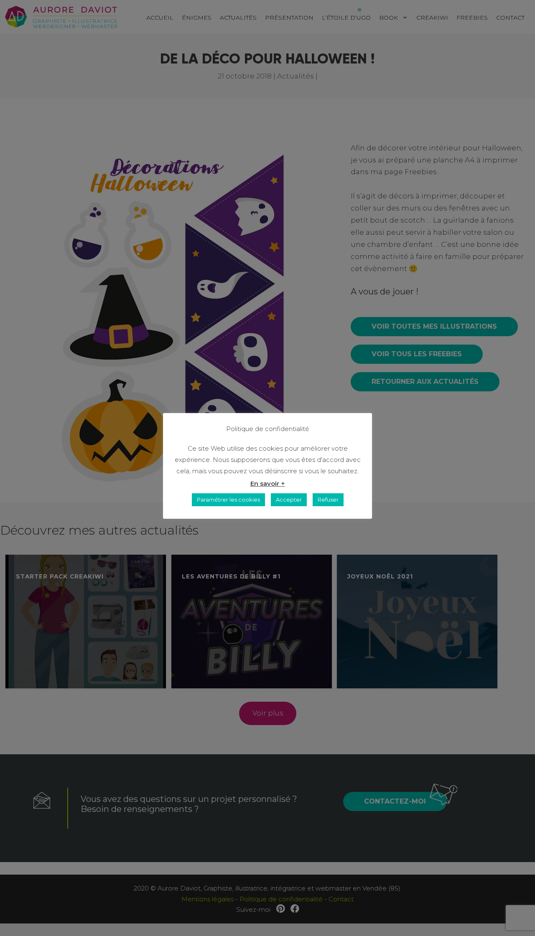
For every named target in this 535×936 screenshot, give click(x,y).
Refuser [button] (328, 499)
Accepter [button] (289, 499)
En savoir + (267, 483)
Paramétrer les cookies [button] (228, 499)
